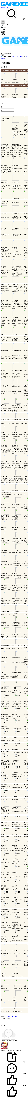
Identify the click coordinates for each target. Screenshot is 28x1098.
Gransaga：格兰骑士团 (12, 1016)
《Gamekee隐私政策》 (18, 56)
